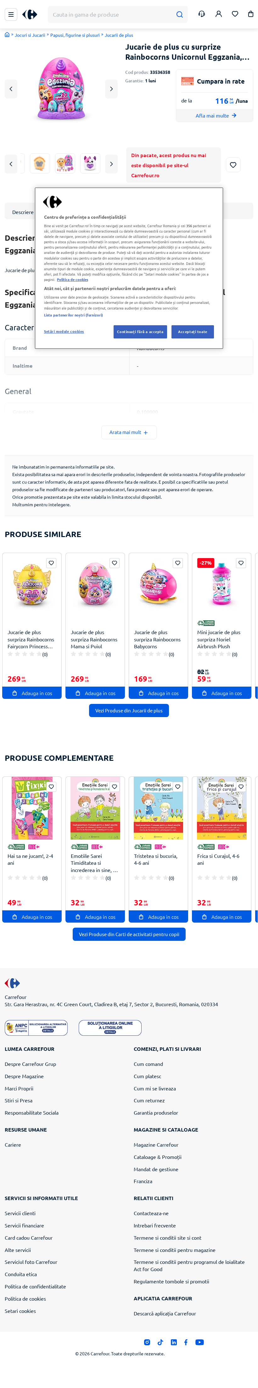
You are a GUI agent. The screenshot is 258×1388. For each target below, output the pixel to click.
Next (111, 88)
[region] (129, 268)
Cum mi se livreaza (155, 1088)
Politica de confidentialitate (35, 1286)
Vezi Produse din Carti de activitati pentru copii (129, 934)
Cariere (13, 1144)
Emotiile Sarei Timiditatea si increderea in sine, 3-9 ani (94, 863)
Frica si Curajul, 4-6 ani (218, 859)
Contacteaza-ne (151, 1213)
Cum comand (148, 1064)
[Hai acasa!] (7, 34)
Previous (11, 88)
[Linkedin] (174, 1344)
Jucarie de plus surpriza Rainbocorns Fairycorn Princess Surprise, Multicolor (31, 639)
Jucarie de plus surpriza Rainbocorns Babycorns (157, 639)
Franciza (143, 1181)
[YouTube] (199, 1344)
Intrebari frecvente (155, 1225)
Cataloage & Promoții (158, 1157)
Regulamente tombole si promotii (171, 1281)
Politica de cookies (25, 1298)
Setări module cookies (64, 331)
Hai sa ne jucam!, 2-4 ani (30, 859)
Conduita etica (21, 1274)
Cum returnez (149, 1100)
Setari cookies (20, 1311)
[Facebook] (186, 1344)
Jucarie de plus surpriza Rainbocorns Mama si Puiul (94, 639)
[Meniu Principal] (11, 14)
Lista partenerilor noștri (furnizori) (73, 314)
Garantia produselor (156, 1112)
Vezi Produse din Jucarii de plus (129, 710)
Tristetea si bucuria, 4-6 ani (155, 859)
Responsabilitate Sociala (32, 1112)
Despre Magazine (24, 1076)
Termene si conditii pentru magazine (175, 1250)
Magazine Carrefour (156, 1144)
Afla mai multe (212, 115)
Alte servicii (18, 1250)
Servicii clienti (20, 1213)
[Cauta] (179, 14)
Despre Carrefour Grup (30, 1064)
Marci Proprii (19, 1088)
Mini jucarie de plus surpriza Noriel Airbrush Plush (218, 639)
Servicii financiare (24, 1225)
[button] (250, 15)
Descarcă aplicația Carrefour (165, 1313)
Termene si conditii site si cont (167, 1237)
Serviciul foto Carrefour (31, 1262)
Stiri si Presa (18, 1100)
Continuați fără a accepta (140, 331)
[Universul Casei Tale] (32, 14)
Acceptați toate (192, 331)
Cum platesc (147, 1076)
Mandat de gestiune (156, 1169)
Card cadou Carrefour (29, 1237)
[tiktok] (160, 1344)
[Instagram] (147, 1344)
